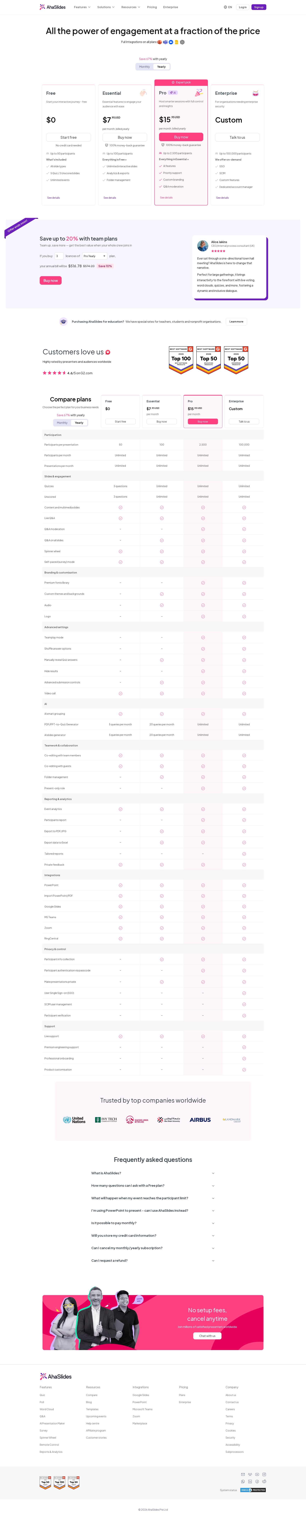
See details (53, 197)
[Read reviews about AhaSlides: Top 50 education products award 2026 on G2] (208, 361)
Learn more (238, 321)
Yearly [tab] (161, 66)
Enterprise (170, 7)
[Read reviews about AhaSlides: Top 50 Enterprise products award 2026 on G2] (236, 361)
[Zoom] (171, 42)
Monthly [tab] (144, 66)
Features (80, 7)
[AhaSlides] (53, 7)
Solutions (104, 7)
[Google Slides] (176, 42)
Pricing (152, 7)
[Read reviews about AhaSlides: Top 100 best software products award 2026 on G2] (181, 361)
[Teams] (165, 42)
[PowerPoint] (159, 42)
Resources (129, 7)
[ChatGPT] (182, 42)
